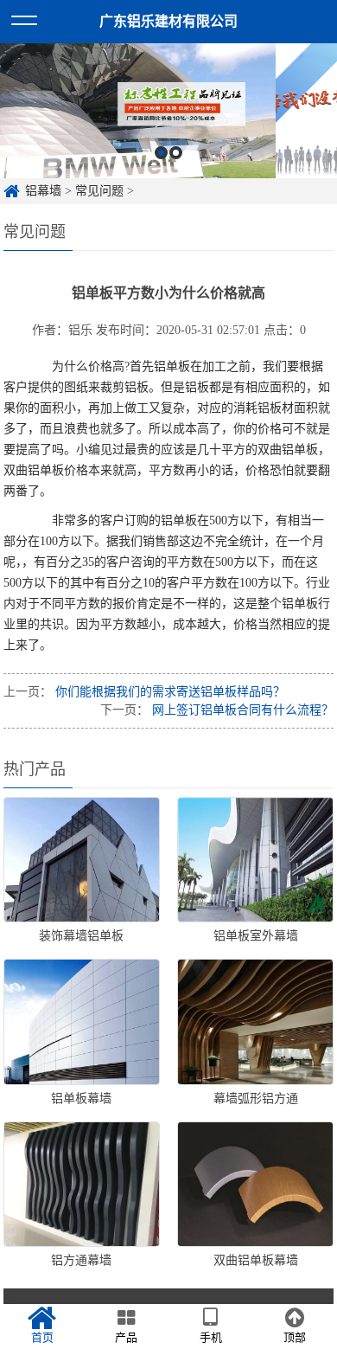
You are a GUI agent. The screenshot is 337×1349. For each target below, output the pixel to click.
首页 (42, 1337)
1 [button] (161, 153)
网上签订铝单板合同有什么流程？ (241, 709)
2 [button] (176, 153)
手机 (211, 1337)
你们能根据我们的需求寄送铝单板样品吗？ (168, 691)
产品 (126, 1337)
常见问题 (99, 190)
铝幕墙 (43, 190)
